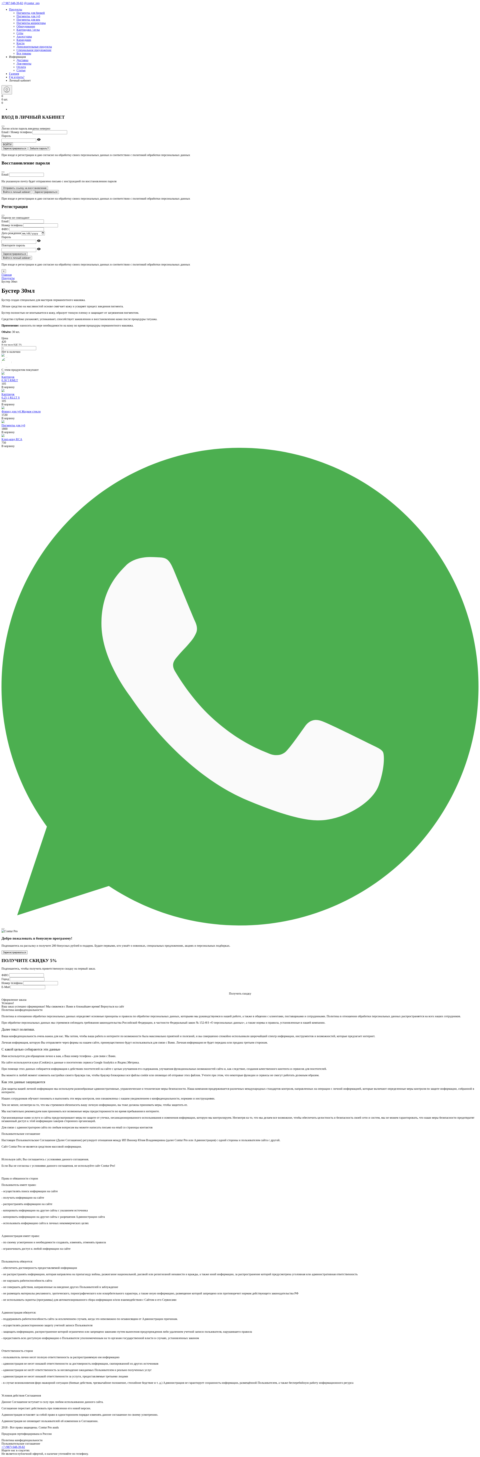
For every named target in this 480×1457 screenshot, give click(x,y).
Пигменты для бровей (30, 12)
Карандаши (23, 39)
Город (5, 979)
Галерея (14, 73)
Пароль (6, 135)
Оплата (21, 67)
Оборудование (25, 26)
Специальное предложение (33, 50)
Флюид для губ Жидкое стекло (21, 411)
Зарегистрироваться (14, 148)
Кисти (20, 43)
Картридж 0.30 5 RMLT (10, 378)
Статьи (21, 70)
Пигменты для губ (28, 16)
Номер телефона (12, 225)
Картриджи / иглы (28, 29)
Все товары (23, 53)
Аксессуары (24, 36)
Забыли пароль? (39, 148)
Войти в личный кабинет (17, 192)
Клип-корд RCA (12, 439)
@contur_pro (32, 3)
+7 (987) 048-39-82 (13, 1447)
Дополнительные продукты (34, 46)
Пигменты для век (28, 19)
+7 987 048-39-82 (12, 3)
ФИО (5, 229)
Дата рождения (11, 233)
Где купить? (16, 77)
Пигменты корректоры (31, 23)
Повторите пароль (13, 245)
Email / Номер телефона (17, 132)
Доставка (22, 60)
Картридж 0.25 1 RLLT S (11, 396)
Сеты (19, 33)
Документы (23, 63)
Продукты (15, 9)
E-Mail (6, 987)
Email (5, 174)
